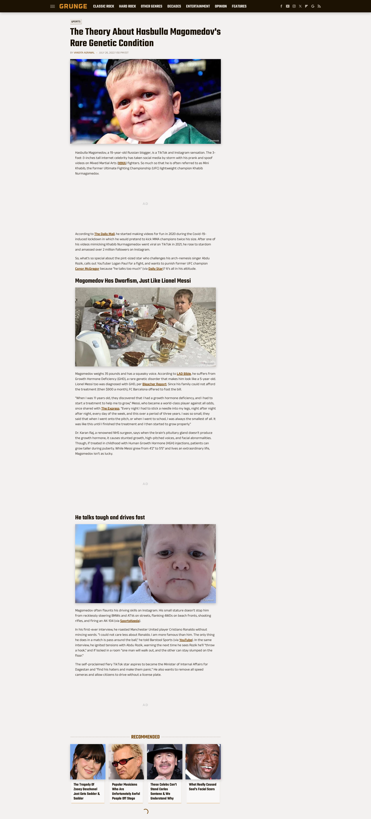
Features (239, 6)
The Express (110, 408)
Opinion (221, 6)
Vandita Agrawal (84, 52)
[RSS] (319, 6)
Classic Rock (103, 6)
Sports (75, 21)
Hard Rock (127, 6)
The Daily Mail (104, 234)
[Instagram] (294, 6)
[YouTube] (287, 6)
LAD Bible (184, 374)
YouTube (185, 640)
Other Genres (151, 6)
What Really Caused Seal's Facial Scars (202, 786)
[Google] (313, 6)
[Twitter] (300, 6)
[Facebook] (281, 6)
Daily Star (155, 268)
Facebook (213, 141)
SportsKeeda (129, 621)
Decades (174, 6)
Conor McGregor (87, 268)
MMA (122, 163)
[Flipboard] (306, 6)
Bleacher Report (154, 384)
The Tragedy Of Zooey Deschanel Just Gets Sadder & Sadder (87, 791)
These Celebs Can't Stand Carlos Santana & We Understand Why (164, 791)
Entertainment (198, 6)
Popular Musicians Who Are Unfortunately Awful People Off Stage (126, 791)
